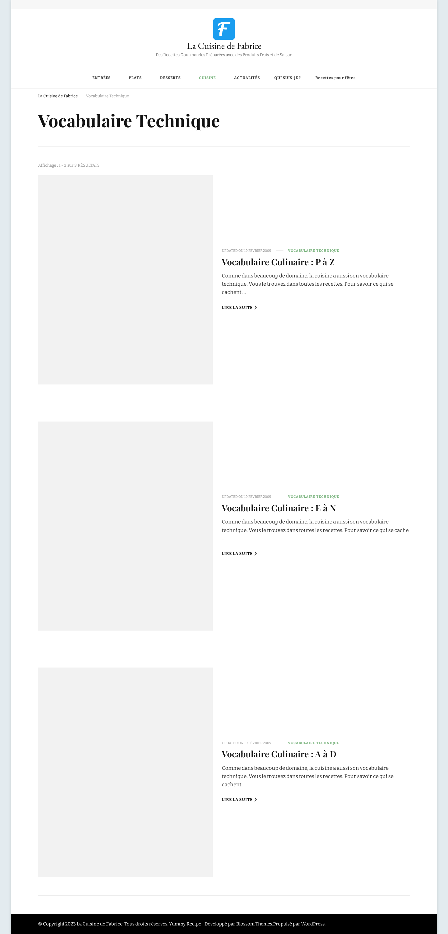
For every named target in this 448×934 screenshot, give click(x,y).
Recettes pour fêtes (335, 78)
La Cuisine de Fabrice (224, 46)
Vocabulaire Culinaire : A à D (279, 753)
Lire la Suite (237, 307)
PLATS (135, 78)
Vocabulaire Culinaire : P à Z (278, 261)
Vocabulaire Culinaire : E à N (279, 507)
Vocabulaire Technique (313, 250)
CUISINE (207, 78)
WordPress (313, 924)
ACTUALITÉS (247, 78)
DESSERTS (170, 78)
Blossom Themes (254, 924)
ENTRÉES (101, 78)
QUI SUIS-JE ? (287, 78)
